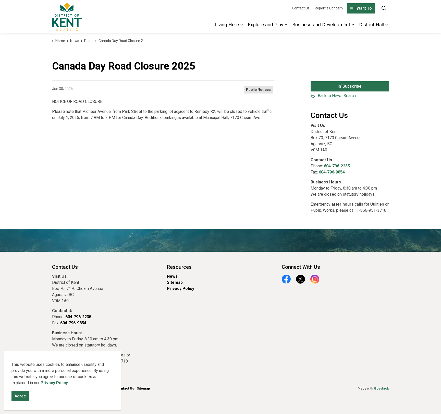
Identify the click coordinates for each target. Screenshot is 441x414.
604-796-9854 (332, 172)
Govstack (381, 388)
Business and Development (321, 25)
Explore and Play (265, 25)
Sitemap (175, 282)
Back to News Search (337, 95)
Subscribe (351, 86)
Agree (20, 396)
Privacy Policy (180, 288)
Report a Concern (329, 8)
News (172, 276)
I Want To (363, 8)
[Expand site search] (384, 8)
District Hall (371, 25)
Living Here (227, 25)
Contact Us (301, 8)
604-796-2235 (337, 166)
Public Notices (258, 90)
